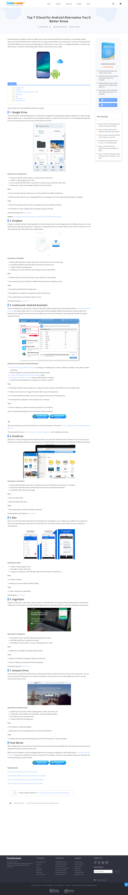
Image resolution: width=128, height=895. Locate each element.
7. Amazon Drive (19, 101)
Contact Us (39, 864)
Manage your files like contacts (20, 377)
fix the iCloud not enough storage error (38, 432)
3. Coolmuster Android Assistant (25, 92)
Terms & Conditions (36, 885)
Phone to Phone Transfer (61, 868)
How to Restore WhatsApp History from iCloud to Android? (27, 776)
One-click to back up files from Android (23, 367)
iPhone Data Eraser (60, 874)
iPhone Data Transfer (60, 870)
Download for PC (109, 100)
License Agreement (59, 885)
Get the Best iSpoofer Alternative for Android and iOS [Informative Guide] (37, 217)
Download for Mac (109, 105)
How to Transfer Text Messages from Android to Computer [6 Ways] (109, 125)
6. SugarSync (18, 99)
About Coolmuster (41, 862)
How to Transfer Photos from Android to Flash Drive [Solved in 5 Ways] (109, 148)
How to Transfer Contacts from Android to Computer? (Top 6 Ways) (109, 130)
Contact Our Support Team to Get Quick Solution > (53, 793)
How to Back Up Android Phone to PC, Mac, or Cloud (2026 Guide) (108, 142)
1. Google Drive (19, 88)
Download (39, 868)
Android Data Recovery (61, 864)
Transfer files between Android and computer (25, 375)
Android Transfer (61, 27)
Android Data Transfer (61, 862)
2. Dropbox (18, 90)
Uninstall (67, 885)
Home (49, 4)
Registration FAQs (79, 874)
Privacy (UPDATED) (47, 885)
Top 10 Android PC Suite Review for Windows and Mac (25, 784)
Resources (39, 870)
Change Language (101, 880)
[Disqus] (50, 833)
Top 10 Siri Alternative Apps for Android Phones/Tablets (26, 780)
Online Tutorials (79, 864)
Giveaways (39, 872)
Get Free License (40, 874)
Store (37, 866)
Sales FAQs (77, 868)
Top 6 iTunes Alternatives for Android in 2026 (22, 772)
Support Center (79, 862)
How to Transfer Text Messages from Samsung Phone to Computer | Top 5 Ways (109, 156)
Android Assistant (108, 64)
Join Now (116, 871)
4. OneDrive (18, 94)
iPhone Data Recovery (61, 872)
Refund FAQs (78, 870)
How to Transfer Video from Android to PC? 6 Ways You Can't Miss (109, 136)
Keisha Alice (44, 27)
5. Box (16, 96)
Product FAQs (78, 866)
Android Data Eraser (60, 866)
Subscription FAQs (79, 872)
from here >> (28, 213)
